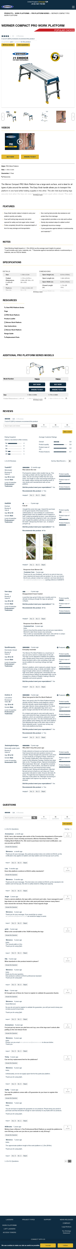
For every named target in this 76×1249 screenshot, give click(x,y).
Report (43, 495)
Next (73, 116)
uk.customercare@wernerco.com (34, 580)
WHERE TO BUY (30, 157)
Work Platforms (22, 13)
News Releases (66, 1220)
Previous (2, 116)
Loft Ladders (9, 1229)
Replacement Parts (12, 337)
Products (8, 13)
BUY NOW (37, 384)
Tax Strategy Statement (66, 1232)
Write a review (8, 45)
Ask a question (23, 45)
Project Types (28, 1220)
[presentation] (31, 540)
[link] (8, 419)
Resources (6, 177)
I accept (48, 1245)
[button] (67, 835)
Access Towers (9, 1232)
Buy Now (10, 157)
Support (47, 1220)
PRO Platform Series (40, 13)
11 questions (5, 42)
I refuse (65, 1245)
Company (66, 1223)
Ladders (9, 1220)
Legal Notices (66, 1227)
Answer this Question (11, 846)
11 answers (16, 42)
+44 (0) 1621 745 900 (38, 4)
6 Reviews (20, 419)
